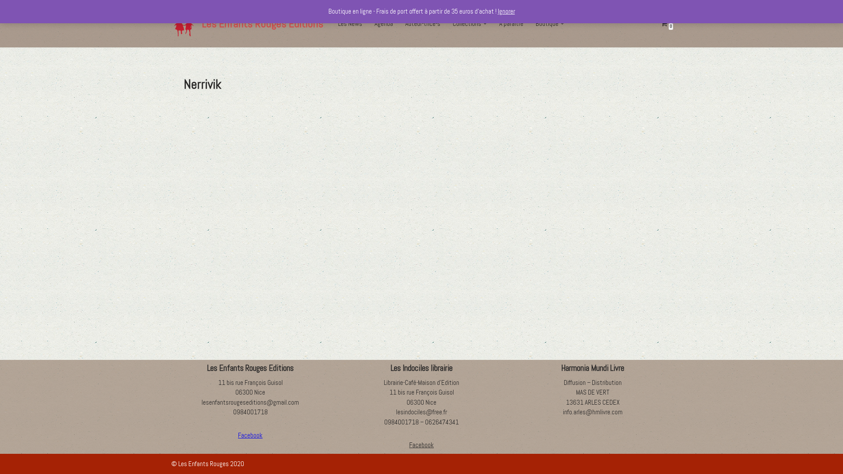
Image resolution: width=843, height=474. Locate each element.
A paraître (511, 23)
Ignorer (506, 11)
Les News (350, 23)
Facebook (421, 445)
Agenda (384, 23)
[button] (485, 23)
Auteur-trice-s (422, 23)
